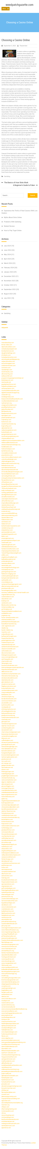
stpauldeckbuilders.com (9, 955)
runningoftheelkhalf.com (9, 934)
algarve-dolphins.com (8, 782)
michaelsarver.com (8, 569)
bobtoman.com (6, 422)
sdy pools (5, 327)
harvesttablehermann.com (10, 474)
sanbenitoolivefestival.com (10, 646)
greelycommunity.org (8, 715)
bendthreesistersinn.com (9, 809)
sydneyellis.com (7, 580)
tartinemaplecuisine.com (9, 757)
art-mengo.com (6, 763)
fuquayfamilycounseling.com (11, 1098)
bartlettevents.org (7, 451)
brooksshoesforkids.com (9, 880)
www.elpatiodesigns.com (9, 1032)
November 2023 (9, 281)
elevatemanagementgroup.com (12, 1086)
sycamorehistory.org (8, 1005)
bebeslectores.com (8, 465)
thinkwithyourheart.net (9, 507)
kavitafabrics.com (7, 819)
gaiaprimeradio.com (8, 765)
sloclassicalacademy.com (10, 678)
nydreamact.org (7, 403)
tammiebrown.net (7, 767)
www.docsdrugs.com (8, 961)
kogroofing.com (6, 426)
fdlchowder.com (7, 965)
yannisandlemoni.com (8, 532)
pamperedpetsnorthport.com (11, 540)
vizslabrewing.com (7, 528)
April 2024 (7, 259)
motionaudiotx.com (8, 1111)
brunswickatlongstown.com (10, 755)
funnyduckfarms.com (8, 1082)
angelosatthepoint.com (9, 851)
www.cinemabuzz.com (9, 998)
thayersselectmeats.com (9, 882)
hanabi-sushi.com (7, 992)
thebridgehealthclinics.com (10, 890)
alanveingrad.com (7, 784)
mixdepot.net (6, 1000)
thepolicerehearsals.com (9, 669)
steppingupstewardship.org (10, 984)
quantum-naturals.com (9, 1053)
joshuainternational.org (9, 921)
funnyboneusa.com (8, 813)
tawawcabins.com (7, 517)
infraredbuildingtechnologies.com (12, 472)
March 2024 (8, 263)
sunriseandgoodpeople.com (10, 805)
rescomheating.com (8, 1115)
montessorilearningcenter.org (11, 1055)
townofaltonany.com (8, 796)
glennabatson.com (7, 682)
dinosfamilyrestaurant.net (10, 469)
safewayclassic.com (8, 388)
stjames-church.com (8, 726)
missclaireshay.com (8, 342)
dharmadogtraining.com (9, 1109)
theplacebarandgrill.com (9, 844)
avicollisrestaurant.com (9, 840)
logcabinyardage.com (8, 903)
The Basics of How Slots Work (16, 182)
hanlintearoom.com (8, 1080)
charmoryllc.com (7, 661)
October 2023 (9, 285)
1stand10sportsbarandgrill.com (11, 553)
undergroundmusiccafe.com (11, 1123)
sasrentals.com (6, 565)
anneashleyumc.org (8, 950)
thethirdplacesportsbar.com (10, 1023)
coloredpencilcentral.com (9, 499)
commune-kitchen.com (9, 701)
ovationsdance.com (8, 596)
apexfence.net (6, 1127)
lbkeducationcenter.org (9, 605)
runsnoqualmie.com (8, 959)
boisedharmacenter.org (9, 624)
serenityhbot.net (7, 919)
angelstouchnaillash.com (9, 557)
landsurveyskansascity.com (10, 953)
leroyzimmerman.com (9, 1088)
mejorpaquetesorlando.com (10, 551)
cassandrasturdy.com (8, 644)
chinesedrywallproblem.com (10, 807)
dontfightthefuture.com (9, 494)
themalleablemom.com (9, 748)
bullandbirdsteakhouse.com (10, 969)
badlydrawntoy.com (8, 911)
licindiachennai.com (8, 351)
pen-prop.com (6, 925)
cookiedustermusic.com (9, 815)
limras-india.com (7, 344)
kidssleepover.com (7, 380)
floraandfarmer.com (8, 480)
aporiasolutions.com (8, 884)
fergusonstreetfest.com (9, 1057)
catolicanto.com (7, 603)
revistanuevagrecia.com (9, 723)
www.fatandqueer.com (9, 948)
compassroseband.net (9, 871)
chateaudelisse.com (8, 438)
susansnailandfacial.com (9, 923)
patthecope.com (7, 865)
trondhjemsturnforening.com (11, 1044)
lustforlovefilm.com (8, 705)
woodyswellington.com (9, 1028)
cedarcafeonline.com (8, 361)
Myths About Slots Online (13, 217)
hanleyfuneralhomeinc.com (10, 549)
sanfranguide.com (7, 659)
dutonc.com (5, 769)
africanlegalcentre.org (9, 711)
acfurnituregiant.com (8, 363)
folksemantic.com (7, 519)
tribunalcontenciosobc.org (10, 676)
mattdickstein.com (7, 909)
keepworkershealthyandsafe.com (12, 399)
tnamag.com (6, 878)
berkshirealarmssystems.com (11, 526)
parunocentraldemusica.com (11, 1040)
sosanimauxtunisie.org (9, 424)
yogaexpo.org (6, 615)
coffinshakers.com (7, 740)
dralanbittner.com (7, 530)
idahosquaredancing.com (10, 515)
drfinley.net (5, 1090)
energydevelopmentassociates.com (13, 478)
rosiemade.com (6, 542)
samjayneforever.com (8, 1059)
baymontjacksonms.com (9, 794)
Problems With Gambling (12, 222)
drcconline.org (6, 842)
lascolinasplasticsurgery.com (11, 971)
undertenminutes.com (9, 365)
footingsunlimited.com (9, 957)
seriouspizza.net (7, 869)
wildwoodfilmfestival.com (10, 442)
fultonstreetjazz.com (8, 449)
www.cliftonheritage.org (9, 973)
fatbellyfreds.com (7, 1030)
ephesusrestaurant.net (9, 1025)
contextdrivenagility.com (9, 736)
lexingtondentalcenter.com (10, 578)
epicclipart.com (6, 415)
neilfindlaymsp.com (8, 838)
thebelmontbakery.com (9, 386)
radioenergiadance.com (9, 430)
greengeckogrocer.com (9, 571)
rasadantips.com (7, 369)
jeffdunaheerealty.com (9, 936)
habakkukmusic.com (8, 915)
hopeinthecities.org (8, 638)
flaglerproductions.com (9, 686)
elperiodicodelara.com (9, 347)
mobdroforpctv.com (8, 642)
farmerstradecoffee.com (10, 900)
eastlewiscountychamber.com (11, 674)
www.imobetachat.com (9, 907)
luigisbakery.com (7, 990)
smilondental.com (7, 561)
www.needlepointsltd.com (10, 967)
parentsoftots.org (7, 896)
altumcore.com (6, 873)
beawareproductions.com (10, 734)
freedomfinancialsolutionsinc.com (12, 940)
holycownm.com (7, 823)
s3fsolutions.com (7, 482)
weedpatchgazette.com (19, 4)
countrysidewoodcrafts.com (10, 390)
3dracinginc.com (7, 663)
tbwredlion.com (6, 1048)
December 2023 (9, 276)
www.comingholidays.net (9, 657)
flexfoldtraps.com (7, 942)
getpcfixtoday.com (7, 409)
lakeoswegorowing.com (9, 1096)
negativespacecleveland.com (11, 801)
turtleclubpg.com (7, 828)
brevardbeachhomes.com (10, 484)
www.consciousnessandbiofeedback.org (14, 1009)
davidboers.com (7, 905)
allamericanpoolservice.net (10, 586)
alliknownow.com (7, 671)
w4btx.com (5, 555)
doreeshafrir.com (7, 730)
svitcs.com (5, 867)
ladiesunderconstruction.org (10, 463)
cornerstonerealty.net (8, 1007)
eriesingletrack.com (8, 538)
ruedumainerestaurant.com (10, 717)
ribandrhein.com (7, 599)
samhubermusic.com (8, 1125)
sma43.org (5, 975)
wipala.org (5, 628)
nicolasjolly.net (6, 707)
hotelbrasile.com (7, 447)
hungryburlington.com (8, 753)
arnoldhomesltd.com (8, 497)
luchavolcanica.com (8, 821)
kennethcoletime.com (8, 751)
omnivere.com (6, 367)
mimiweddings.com (8, 1117)
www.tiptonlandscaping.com (10, 982)
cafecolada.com (7, 651)
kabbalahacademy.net (9, 559)
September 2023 (10, 289)
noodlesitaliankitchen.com (10, 401)
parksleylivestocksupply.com (10, 621)
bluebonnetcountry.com (9, 413)
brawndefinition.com (8, 688)
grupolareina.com (7, 455)
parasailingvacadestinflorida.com (12, 1071)
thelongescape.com (8, 771)
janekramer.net (6, 759)
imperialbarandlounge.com (10, 503)
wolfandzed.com (7, 994)
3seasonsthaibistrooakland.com (12, 611)
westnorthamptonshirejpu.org (11, 444)
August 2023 (8, 294)
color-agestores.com (8, 626)
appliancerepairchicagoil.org (10, 392)
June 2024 (7, 250)
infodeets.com (6, 355)
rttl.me (4, 1113)
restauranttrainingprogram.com (12, 584)
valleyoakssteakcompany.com (11, 855)
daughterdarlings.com (8, 353)
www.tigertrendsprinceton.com (11, 928)
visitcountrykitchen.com (9, 780)
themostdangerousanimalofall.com (13, 667)
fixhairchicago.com (7, 859)
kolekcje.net (5, 601)
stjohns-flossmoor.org (8, 811)
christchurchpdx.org (8, 696)
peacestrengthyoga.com (9, 938)
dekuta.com (5, 996)
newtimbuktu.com (7, 372)
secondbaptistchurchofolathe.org (12, 1102)
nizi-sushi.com (6, 761)
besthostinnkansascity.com (10, 1119)
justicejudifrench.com (8, 744)
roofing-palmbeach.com (9, 492)
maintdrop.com (6, 419)
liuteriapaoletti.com (8, 803)
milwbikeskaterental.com (9, 792)
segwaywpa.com (7, 886)
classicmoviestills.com (9, 649)
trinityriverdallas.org (8, 607)
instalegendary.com (8, 397)
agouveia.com (6, 1100)
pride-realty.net (6, 1073)
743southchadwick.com (9, 488)
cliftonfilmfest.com (8, 501)
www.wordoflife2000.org (9, 513)
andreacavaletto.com (8, 619)
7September (23, 46)
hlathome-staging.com (9, 574)
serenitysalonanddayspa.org (10, 359)
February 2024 (9, 268)
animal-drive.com (7, 876)
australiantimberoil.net (9, 467)
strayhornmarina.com (8, 684)
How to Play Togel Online (13, 230)
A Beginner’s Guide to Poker (24, 185)
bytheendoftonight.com (9, 636)
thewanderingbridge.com (9, 746)
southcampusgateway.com (10, 436)
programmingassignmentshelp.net (13, 378)
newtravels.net (6, 382)
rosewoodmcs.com (8, 1003)
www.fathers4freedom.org (10, 930)
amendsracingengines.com (10, 944)
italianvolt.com (6, 524)
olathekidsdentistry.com (9, 546)
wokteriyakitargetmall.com (10, 576)
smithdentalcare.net (8, 1121)
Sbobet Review (9, 226)
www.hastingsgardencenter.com (12, 1013)
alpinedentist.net (7, 428)
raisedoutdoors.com (8, 505)
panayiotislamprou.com (9, 434)
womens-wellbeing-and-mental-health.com (15, 592)
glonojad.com (6, 721)
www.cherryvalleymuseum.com (11, 457)
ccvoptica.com (6, 986)
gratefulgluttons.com (8, 640)
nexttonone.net (6, 917)
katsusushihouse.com (8, 713)
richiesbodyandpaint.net (9, 349)
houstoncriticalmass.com (9, 665)
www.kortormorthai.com (9, 946)
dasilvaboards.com (7, 680)
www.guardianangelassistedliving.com (14, 1042)
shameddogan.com (8, 894)
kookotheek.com (7, 432)
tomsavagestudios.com (9, 590)
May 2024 (7, 254)
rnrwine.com (5, 1094)
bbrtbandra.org (6, 411)
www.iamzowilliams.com (9, 1011)
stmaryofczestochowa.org (10, 742)
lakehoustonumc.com (8, 913)
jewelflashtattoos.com (9, 407)
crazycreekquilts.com (8, 692)
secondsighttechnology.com (10, 567)
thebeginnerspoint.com (9, 655)
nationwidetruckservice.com (10, 826)
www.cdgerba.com (7, 1038)
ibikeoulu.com (6, 738)
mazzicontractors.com (9, 1021)
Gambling (7, 176)
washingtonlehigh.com (9, 988)
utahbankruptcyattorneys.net (11, 509)
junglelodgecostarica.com (10, 776)
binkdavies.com (6, 694)
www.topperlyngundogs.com (11, 932)
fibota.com (5, 1036)
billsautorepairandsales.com (10, 1050)
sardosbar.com (6, 521)
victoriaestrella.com (8, 832)
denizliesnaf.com (7, 861)
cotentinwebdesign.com (9, 459)
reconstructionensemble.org (10, 817)
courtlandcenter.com (8, 836)
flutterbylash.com (7, 1077)
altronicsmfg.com (7, 374)
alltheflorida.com (7, 1063)
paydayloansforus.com (9, 384)
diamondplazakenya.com (10, 1046)
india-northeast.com (8, 490)
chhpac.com (5, 1107)
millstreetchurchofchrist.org (10, 1069)
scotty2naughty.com (8, 728)
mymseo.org (6, 1105)
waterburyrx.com (7, 846)
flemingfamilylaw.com (9, 1092)
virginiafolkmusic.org (8, 594)
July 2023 (7, 298)
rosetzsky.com (6, 719)
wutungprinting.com (8, 788)
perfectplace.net (7, 609)
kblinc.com (5, 536)
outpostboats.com (7, 634)
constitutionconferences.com (11, 863)
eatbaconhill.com (7, 376)
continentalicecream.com (10, 690)
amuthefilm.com (7, 703)
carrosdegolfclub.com (8, 476)
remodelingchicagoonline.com (11, 978)
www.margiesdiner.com (9, 963)
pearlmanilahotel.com (8, 417)
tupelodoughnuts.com (8, 544)
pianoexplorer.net (7, 1015)
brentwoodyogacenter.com (10, 980)
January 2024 (8, 272)
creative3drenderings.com (10, 898)
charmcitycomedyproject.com (11, 732)
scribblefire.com (7, 613)
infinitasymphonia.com (9, 709)
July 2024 (7, 246)
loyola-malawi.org (7, 630)
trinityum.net (6, 1019)
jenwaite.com (6, 1084)
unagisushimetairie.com (9, 405)
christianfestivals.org (8, 778)
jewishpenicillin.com (8, 588)
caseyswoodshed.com (9, 857)
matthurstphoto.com (8, 1061)
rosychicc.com (6, 632)
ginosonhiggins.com (8, 786)
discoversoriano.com (8, 653)
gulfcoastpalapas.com (9, 888)
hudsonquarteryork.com (9, 1034)
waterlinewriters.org (8, 892)
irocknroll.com (6, 511)
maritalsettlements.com (9, 790)
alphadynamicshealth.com (10, 1075)
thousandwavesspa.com (9, 834)
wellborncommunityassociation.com (13, 440)
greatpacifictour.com (8, 830)
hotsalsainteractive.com (9, 357)
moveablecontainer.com (9, 453)
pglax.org (4, 798)
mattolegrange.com (8, 773)
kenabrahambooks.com (9, 698)
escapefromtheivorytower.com (11, 486)
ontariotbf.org (6, 394)
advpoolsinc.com (7, 848)
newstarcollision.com (8, 563)
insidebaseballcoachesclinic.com (12, 1065)
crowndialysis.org (7, 582)
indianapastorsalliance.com (10, 853)
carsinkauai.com (7, 1067)
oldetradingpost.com (8, 461)
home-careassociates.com (10, 617)
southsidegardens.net (8, 1017)
